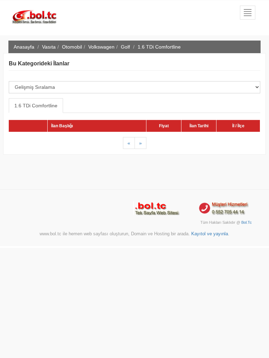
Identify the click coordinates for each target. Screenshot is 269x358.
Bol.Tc (246, 222)
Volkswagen (101, 47)
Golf (125, 47)
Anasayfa (24, 47)
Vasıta (49, 47)
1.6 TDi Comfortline (35, 105)
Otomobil (72, 47)
